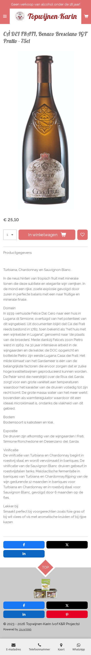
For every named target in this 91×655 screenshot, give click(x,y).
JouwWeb (25, 629)
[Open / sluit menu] (5, 16)
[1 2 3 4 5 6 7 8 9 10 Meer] (10, 235)
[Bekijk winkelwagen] (86, 16)
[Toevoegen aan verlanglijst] (82, 235)
